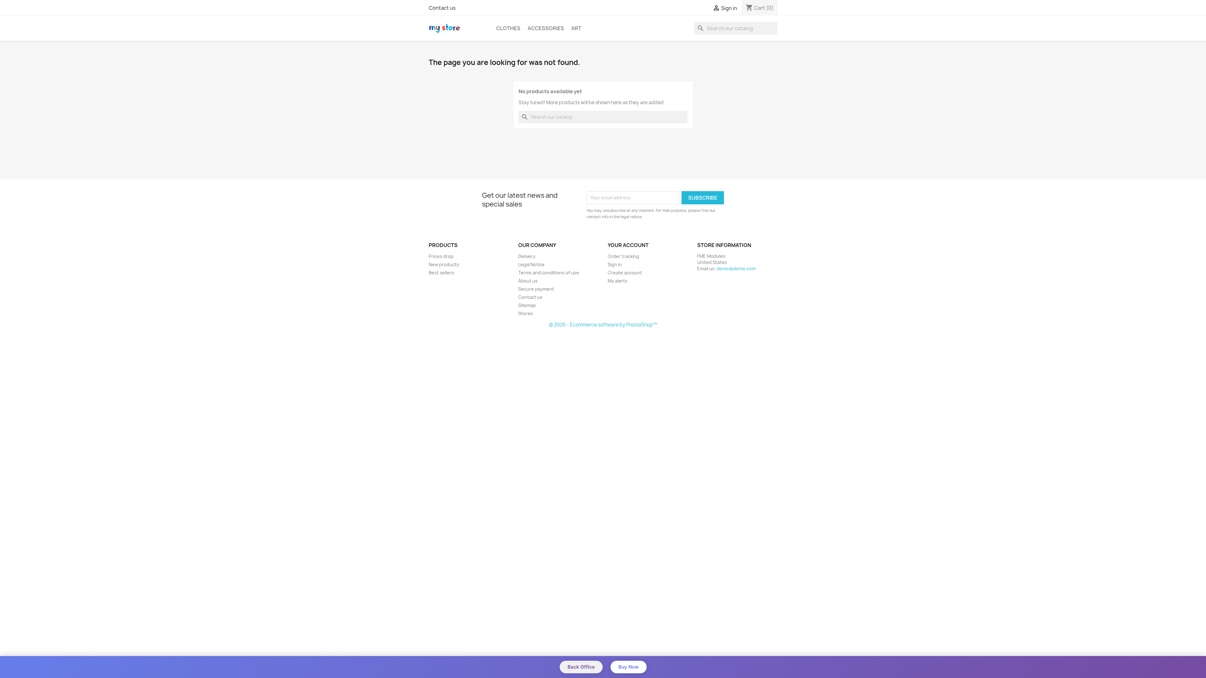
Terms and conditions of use (548, 273)
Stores (525, 313)
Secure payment (536, 289)
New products (444, 264)
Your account (628, 245)
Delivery (526, 256)
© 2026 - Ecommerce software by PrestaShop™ (603, 324)
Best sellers (441, 273)
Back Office (581, 667)
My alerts (617, 281)
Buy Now (628, 667)
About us (528, 281)
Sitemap (527, 305)
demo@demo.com (736, 269)
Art (576, 28)
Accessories (546, 28)
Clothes (508, 28)
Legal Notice (531, 264)
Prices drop (441, 256)
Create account (625, 273)
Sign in (615, 264)
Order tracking (623, 256)
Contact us (442, 7)
